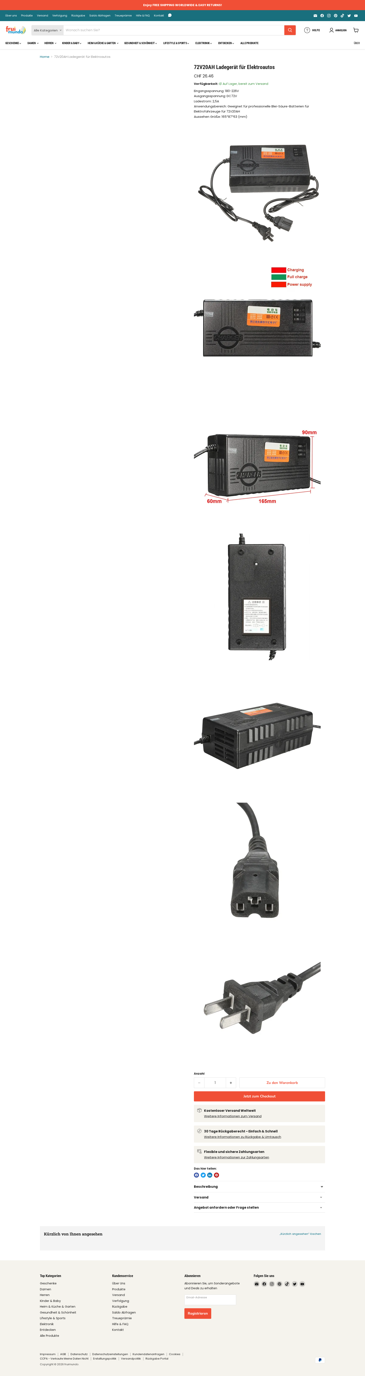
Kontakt (159, 15)
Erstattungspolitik (104, 1359)
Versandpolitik (131, 1359)
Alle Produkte (249, 43)
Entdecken (225, 43)
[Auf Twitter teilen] (203, 1175)
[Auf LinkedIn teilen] (209, 1175)
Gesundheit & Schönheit (139, 43)
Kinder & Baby (71, 43)
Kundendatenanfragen (148, 1354)
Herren (49, 43)
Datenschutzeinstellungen (110, 1354)
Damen (31, 43)
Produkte (27, 15)
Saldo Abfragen (99, 15)
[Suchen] (290, 30)
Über (357, 43)
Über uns (11, 15)
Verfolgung (59, 15)
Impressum (48, 1354)
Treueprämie (123, 15)
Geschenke (12, 43)
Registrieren (198, 1313)
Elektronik (202, 43)
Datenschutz (79, 1354)
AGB (63, 1354)
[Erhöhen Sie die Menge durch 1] (231, 1082)
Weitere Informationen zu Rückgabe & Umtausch (242, 1137)
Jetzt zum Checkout (259, 1096)
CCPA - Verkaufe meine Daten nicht (64, 1359)
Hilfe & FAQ (143, 15)
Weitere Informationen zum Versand (232, 1116)
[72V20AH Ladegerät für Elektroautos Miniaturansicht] (47, 76)
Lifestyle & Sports (175, 43)
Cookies (174, 1354)
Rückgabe (78, 15)
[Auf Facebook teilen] (196, 1175)
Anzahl (199, 1073)
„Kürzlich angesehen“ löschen (300, 1233)
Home (44, 56)
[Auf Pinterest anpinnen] (216, 1175)
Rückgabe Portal (157, 1359)
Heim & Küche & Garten (102, 43)
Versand (42, 15)
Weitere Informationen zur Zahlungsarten (236, 1157)
